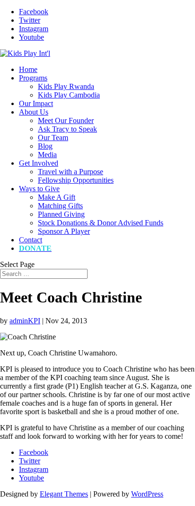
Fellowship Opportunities (76, 180)
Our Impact (36, 103)
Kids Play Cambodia (69, 95)
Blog (45, 146)
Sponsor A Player (64, 231)
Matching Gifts (60, 206)
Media (47, 155)
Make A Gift (56, 197)
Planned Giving (61, 214)
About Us (33, 112)
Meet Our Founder (66, 120)
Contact (30, 240)
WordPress (147, 494)
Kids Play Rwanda (66, 86)
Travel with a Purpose (70, 172)
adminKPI (24, 321)
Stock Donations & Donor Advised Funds (100, 223)
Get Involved (38, 163)
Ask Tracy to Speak (67, 129)
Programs (33, 78)
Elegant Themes (64, 494)
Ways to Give (39, 189)
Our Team (53, 137)
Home (28, 69)
